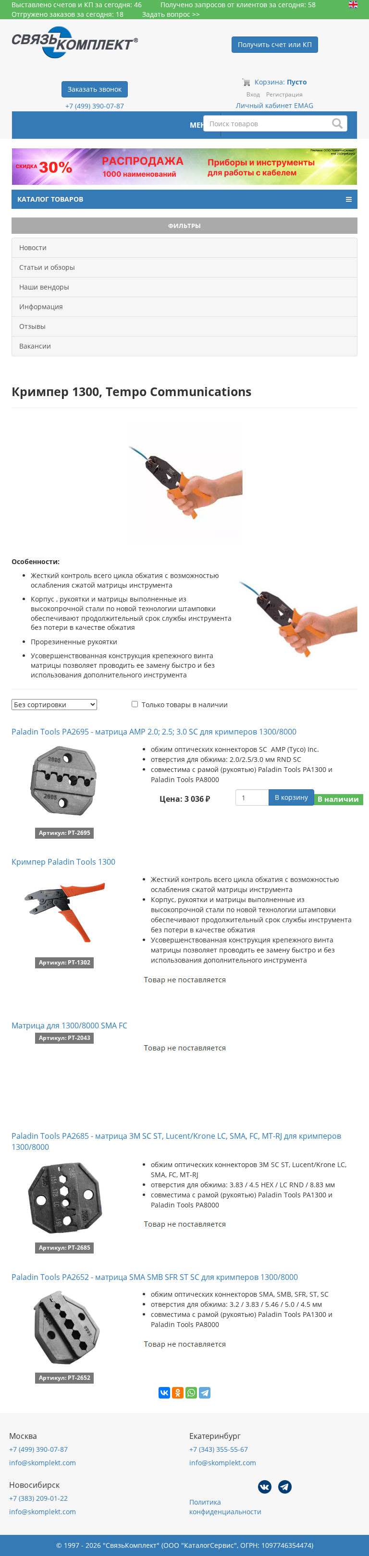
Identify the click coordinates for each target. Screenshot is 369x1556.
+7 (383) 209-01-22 (38, 1498)
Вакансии (35, 345)
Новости (33, 247)
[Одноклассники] (178, 1393)
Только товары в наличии (185, 704)
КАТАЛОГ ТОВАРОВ (50, 199)
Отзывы (32, 326)
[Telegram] (204, 1393)
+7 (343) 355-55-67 (218, 1449)
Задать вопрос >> (171, 14)
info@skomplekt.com (42, 1462)
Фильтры (184, 225)
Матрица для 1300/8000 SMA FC (69, 1025)
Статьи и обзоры (47, 267)
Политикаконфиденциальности (225, 1506)
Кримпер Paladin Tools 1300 (63, 861)
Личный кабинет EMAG (274, 105)
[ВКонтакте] (164, 1393)
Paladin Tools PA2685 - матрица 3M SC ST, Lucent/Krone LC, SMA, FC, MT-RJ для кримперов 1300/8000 (176, 1141)
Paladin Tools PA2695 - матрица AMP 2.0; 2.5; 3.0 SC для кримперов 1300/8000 (154, 731)
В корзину (291, 797)
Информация (41, 306)
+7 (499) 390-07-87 (94, 105)
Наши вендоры (44, 286)
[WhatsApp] (191, 1393)
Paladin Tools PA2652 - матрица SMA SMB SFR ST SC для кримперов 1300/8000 (155, 1277)
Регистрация (284, 94)
